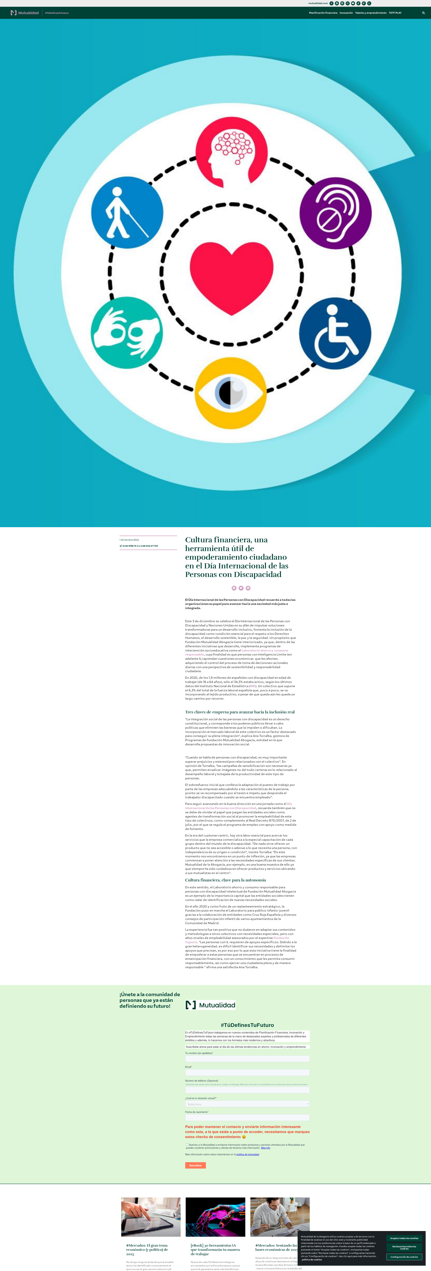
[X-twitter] (331, 3)
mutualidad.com (318, 3)
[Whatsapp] (369, 3)
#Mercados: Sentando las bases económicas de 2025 (277, 1247)
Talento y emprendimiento (371, 12)
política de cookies (312, 1259)
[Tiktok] (358, 3)
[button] (423, 12)
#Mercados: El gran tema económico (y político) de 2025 (147, 1249)
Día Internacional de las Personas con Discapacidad (238, 806)
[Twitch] (364, 3)
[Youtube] (353, 3)
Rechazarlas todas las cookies (404, 1247)
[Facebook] (337, 3)
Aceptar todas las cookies (404, 1238)
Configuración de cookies (404, 1257)
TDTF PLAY (395, 12)
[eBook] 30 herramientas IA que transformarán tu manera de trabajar (215, 1249)
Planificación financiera (323, 12)
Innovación (346, 12)
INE (252, 686)
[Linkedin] (342, 3)
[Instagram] (348, 3)
